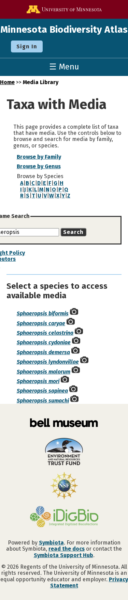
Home (7, 82)
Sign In (26, 46)
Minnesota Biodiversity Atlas (64, 29)
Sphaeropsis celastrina (45, 333)
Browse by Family (39, 157)
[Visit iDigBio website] (64, 517)
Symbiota (51, 542)
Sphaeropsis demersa (43, 352)
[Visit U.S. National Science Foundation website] (64, 486)
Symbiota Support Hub (63, 555)
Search (73, 232)
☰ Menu (64, 67)
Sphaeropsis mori (38, 381)
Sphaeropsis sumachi (43, 400)
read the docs (66, 549)
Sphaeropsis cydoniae (44, 342)
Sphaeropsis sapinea (42, 391)
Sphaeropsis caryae (41, 323)
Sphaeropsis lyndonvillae (48, 362)
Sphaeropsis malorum (43, 371)
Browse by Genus (39, 166)
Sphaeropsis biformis (43, 313)
